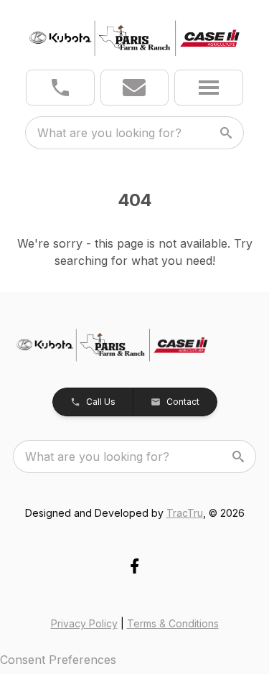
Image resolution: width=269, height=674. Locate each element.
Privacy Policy (84, 623)
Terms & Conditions (173, 623)
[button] (60, 88)
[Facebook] (134, 566)
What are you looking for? (109, 133)
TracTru (184, 513)
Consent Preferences (58, 659)
